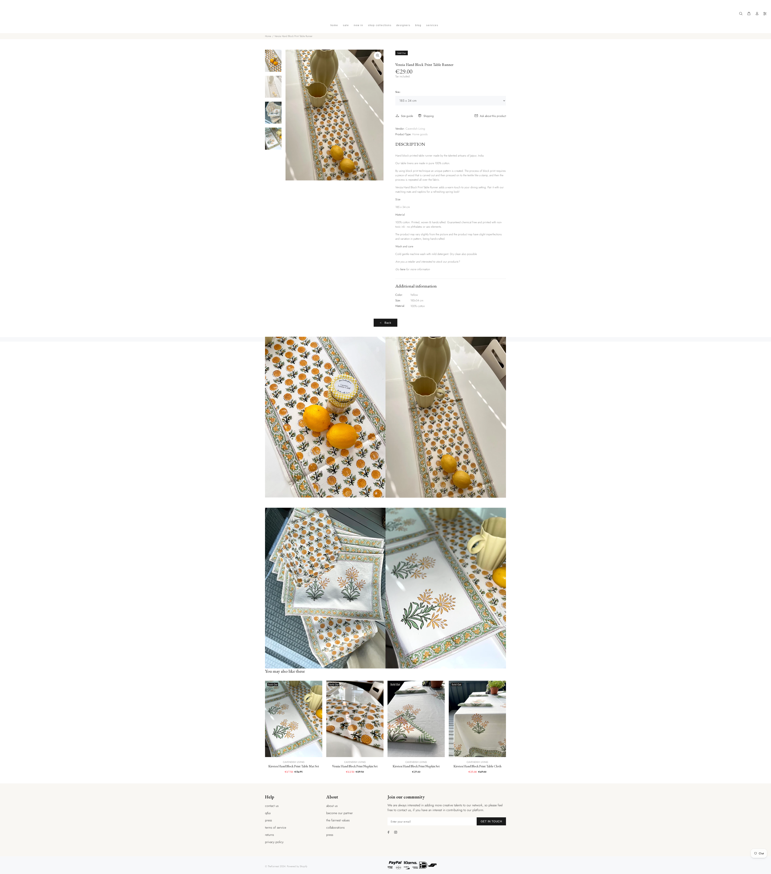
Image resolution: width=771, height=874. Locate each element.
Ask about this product (493, 116)
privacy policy (274, 842)
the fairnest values (338, 820)
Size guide (407, 116)
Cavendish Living (415, 129)
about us (332, 805)
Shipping (428, 116)
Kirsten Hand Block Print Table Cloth (477, 766)
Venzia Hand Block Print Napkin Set (355, 766)
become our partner (339, 813)
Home (268, 36)
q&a (267, 813)
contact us (271, 805)
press (268, 820)
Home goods (420, 134)
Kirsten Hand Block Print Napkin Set (416, 766)
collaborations (335, 827)
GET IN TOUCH (491, 821)
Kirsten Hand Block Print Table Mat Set (293, 766)
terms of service (275, 827)
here (402, 269)
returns (269, 834)
